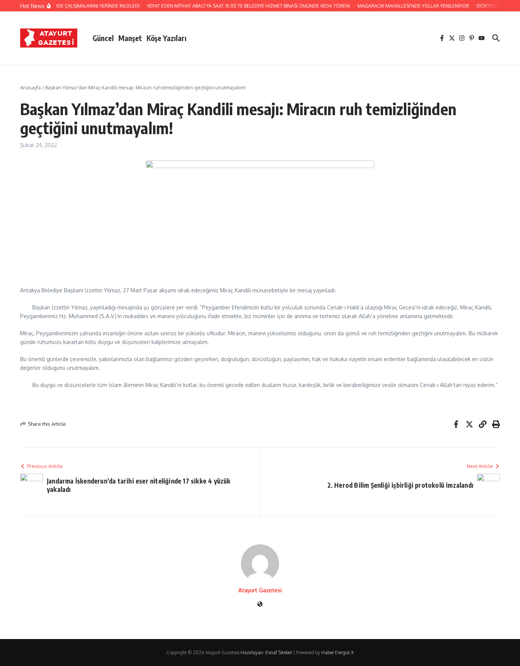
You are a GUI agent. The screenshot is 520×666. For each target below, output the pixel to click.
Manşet (130, 38)
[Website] (260, 604)
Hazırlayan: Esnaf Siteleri (266, 652)
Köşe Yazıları (167, 38)
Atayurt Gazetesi (260, 590)
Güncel (103, 38)
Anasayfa (30, 87)
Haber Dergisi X (337, 652)
